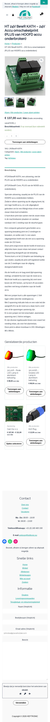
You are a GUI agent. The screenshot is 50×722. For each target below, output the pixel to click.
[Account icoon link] (13, 15)
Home (25, 565)
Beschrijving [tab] (10, 170)
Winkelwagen (25, 575)
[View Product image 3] (31, 101)
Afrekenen (25, 572)
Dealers (15, 7)
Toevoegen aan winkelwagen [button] (14, 390)
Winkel (25, 568)
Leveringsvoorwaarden (25, 598)
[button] (41, 60)
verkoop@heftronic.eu (28, 535)
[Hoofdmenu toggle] (7, 14)
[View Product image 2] (20, 102)
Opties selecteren (14, 444)
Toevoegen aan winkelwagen (25, 142)
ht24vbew (12, 158)
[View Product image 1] (9, 101)
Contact (25, 508)
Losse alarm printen (31, 112)
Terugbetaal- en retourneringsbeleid (25, 602)
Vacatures (25, 512)
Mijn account (25, 579)
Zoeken (25, 582)
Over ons (25, 505)
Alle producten (16, 112)
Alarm (7, 112)
